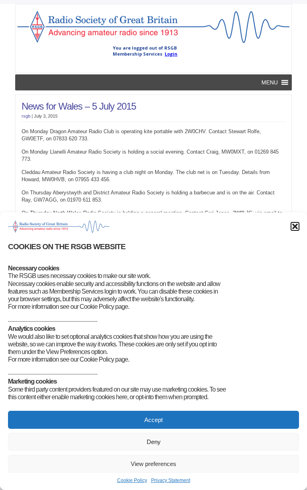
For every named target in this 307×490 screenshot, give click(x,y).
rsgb (26, 116)
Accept (153, 419)
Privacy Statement (170, 480)
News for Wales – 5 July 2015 (79, 106)
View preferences (153, 463)
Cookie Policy (132, 480)
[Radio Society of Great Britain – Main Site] (153, 43)
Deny (154, 441)
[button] (295, 226)
